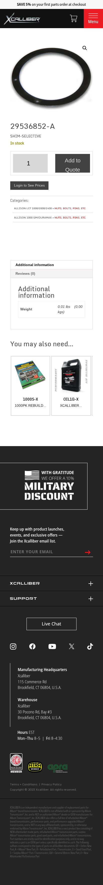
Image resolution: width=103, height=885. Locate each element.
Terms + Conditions (24, 784)
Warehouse (27, 699)
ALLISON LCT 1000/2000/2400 (33, 208)
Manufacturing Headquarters (42, 669)
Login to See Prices (29, 185)
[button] (84, 48)
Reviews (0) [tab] (25, 273)
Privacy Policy (52, 784)
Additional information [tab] (35, 265)
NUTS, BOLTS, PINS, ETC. (70, 208)
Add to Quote (72, 165)
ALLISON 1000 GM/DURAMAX (33, 217)
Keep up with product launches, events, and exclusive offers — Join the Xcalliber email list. (37, 535)
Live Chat (51, 624)
